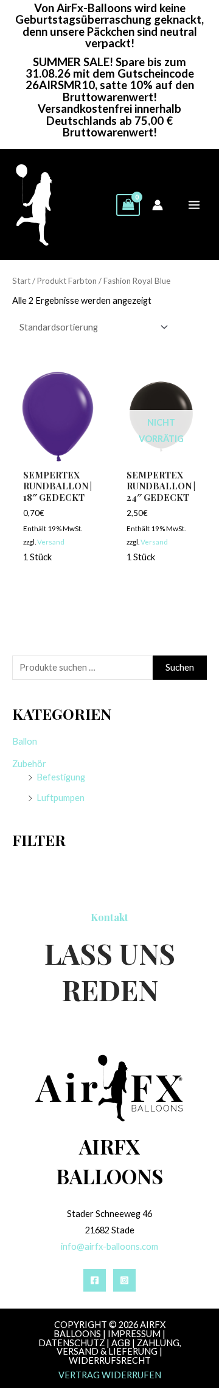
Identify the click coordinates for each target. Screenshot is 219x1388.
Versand (50, 541)
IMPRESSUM (134, 1334)
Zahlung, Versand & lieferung (119, 1347)
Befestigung (60, 777)
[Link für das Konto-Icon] (157, 204)
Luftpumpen (60, 798)
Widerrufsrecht (110, 1360)
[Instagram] (124, 1280)
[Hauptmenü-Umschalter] (194, 205)
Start (21, 281)
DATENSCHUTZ (71, 1343)
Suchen (179, 667)
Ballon (24, 741)
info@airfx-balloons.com (109, 1246)
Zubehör (29, 764)
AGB (120, 1343)
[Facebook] (94, 1280)
